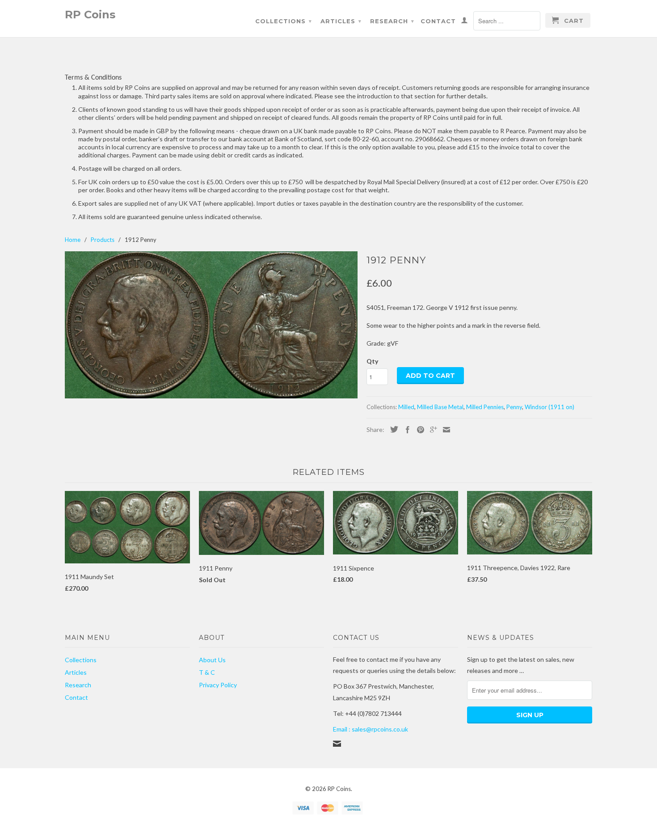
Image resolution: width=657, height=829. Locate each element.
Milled (406, 406)
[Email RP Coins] (337, 744)
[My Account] (464, 22)
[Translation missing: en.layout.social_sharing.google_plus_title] (431, 429)
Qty (372, 361)
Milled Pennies (485, 406)
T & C (207, 672)
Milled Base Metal (440, 406)
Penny (514, 406)
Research (392, 21)
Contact (438, 21)
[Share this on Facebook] (405, 429)
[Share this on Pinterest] (418, 429)
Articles (341, 21)
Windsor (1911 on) (549, 406)
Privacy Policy (218, 685)
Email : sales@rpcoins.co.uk (370, 729)
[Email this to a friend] (444, 429)
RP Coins (90, 14)
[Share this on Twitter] (392, 429)
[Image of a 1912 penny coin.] (211, 324)
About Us (212, 660)
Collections (283, 21)
